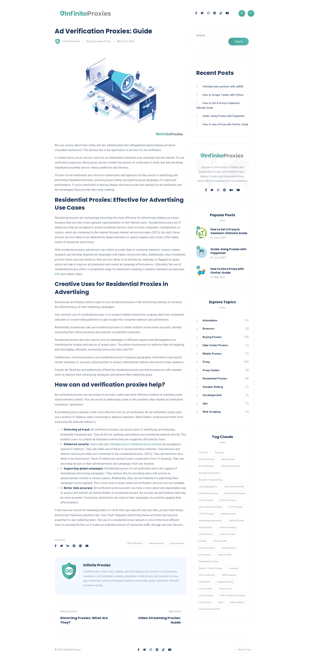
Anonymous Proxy (230, 466)
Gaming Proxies (228, 500)
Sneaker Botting (213, 387)
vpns (220, 602)
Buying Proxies (95, 41)
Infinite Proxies (71, 41)
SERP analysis (229, 575)
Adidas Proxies (206, 459)
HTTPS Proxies (206, 513)
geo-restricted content (210, 507)
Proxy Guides (211, 370)
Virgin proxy (205, 602)
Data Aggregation (208, 486)
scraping (233, 568)
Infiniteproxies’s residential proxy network (135, 444)
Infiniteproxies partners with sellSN (223, 86)
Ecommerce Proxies (235, 493)
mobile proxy (205, 527)
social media (205, 588)
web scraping (237, 602)
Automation (210, 320)
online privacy (206, 534)
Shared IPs (204, 581)
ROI (57, 274)
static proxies (206, 595)
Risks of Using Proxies (210, 568)
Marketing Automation (210, 520)
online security (156, 543)
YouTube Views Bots (209, 609)
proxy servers (177, 543)
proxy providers (207, 548)
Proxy (107, 41)
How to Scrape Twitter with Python (223, 95)
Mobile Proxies (212, 353)
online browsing (227, 527)
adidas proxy (228, 459)
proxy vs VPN (224, 554)
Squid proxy (225, 588)
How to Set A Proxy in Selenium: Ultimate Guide (228, 231)
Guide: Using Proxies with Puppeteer (224, 116)
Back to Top (244, 649)
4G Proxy (203, 452)
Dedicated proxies (208, 493)
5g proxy (219, 452)
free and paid (206, 500)
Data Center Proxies (215, 345)
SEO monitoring (207, 575)
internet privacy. (229, 513)
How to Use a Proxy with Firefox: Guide (225, 124)
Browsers (209, 328)
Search (200, 35)
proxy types (205, 554)
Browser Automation (209, 473)
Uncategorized (212, 395)
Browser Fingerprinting (210, 479)
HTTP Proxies (235, 507)
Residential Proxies (215, 378)
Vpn (205, 403)
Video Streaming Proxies (232, 595)
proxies (203, 541)
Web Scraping (211, 411)
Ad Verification (135, 543)
